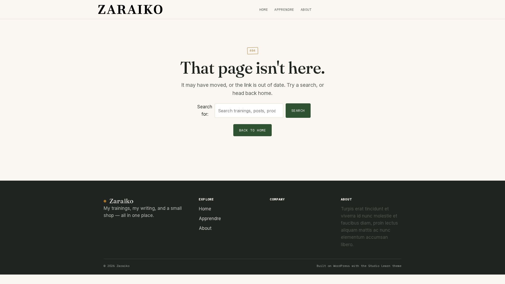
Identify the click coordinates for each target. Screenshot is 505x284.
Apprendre (284, 9)
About (306, 9)
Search (298, 110)
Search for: (204, 110)
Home (263, 9)
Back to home (252, 130)
